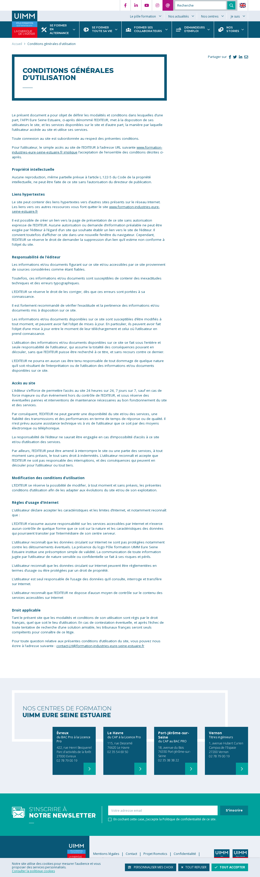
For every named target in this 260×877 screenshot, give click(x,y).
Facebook (125, 5)
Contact (167, 5)
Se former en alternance (59, 29)
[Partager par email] (245, 56)
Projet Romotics (155, 854)
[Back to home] (24, 16)
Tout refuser (195, 867)
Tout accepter (232, 867)
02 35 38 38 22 (168, 760)
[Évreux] (90, 769)
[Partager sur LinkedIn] (239, 56)
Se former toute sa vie (102, 29)
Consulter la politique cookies (33, 871)
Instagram (157, 5)
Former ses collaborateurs (148, 29)
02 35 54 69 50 (117, 752)
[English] (242, 5)
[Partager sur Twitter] (234, 56)
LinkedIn (136, 5)
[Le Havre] (140, 769)
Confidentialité (185, 854)
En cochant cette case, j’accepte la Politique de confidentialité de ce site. (164, 819)
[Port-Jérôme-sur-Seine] (191, 769)
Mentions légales (106, 854)
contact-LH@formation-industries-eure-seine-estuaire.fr (100, 646)
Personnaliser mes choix (153, 867)
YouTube (146, 5)
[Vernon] (242, 769)
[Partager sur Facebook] (229, 56)
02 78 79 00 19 (67, 760)
